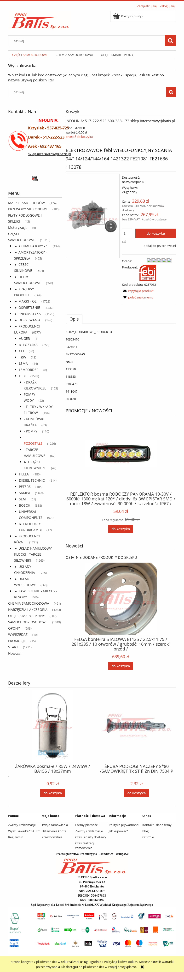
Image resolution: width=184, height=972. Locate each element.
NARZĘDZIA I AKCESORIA (27, 609)
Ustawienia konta (54, 831)
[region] (35, 178)
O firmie (148, 837)
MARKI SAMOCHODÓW (26, 202)
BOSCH (24, 505)
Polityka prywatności (123, 825)
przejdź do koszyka (79, 136)
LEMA (23, 363)
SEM (22, 499)
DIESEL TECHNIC (32, 480)
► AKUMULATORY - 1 (31, 246)
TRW (22, 357)
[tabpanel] (121, 365)
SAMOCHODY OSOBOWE (27, 622)
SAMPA (24, 493)
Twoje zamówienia (55, 825)
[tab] (75, 319)
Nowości (15, 653)
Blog (145, 831)
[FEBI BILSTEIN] (147, 272)
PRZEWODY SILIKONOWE (28, 209)
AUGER (24, 338)
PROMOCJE (17, 640)
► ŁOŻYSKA (28, 344)
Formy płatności (86, 825)
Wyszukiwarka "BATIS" (24, 831)
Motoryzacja (18, 227)
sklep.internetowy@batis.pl (49, 154)
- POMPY (30, 431)
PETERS (25, 486)
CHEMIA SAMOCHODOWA (28, 603)
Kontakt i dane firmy (157, 825)
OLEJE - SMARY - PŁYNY (26, 616)
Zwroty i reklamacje (22, 825)
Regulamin (15, 837)
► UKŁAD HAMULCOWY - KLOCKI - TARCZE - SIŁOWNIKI (34, 554)
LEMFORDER (29, 369)
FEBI (22, 376)
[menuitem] (30, 55)
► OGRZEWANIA (27, 320)
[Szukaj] (170, 40)
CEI (21, 351)
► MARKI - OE (25, 301)
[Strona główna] (39, 19)
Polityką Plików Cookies (121, 962)
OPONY (14, 628)
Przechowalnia (52, 837)
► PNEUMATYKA (27, 313)
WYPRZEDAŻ (18, 634)
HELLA (24, 474)
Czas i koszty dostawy (90, 837)
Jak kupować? (118, 831)
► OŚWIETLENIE (27, 307)
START (13, 647)
